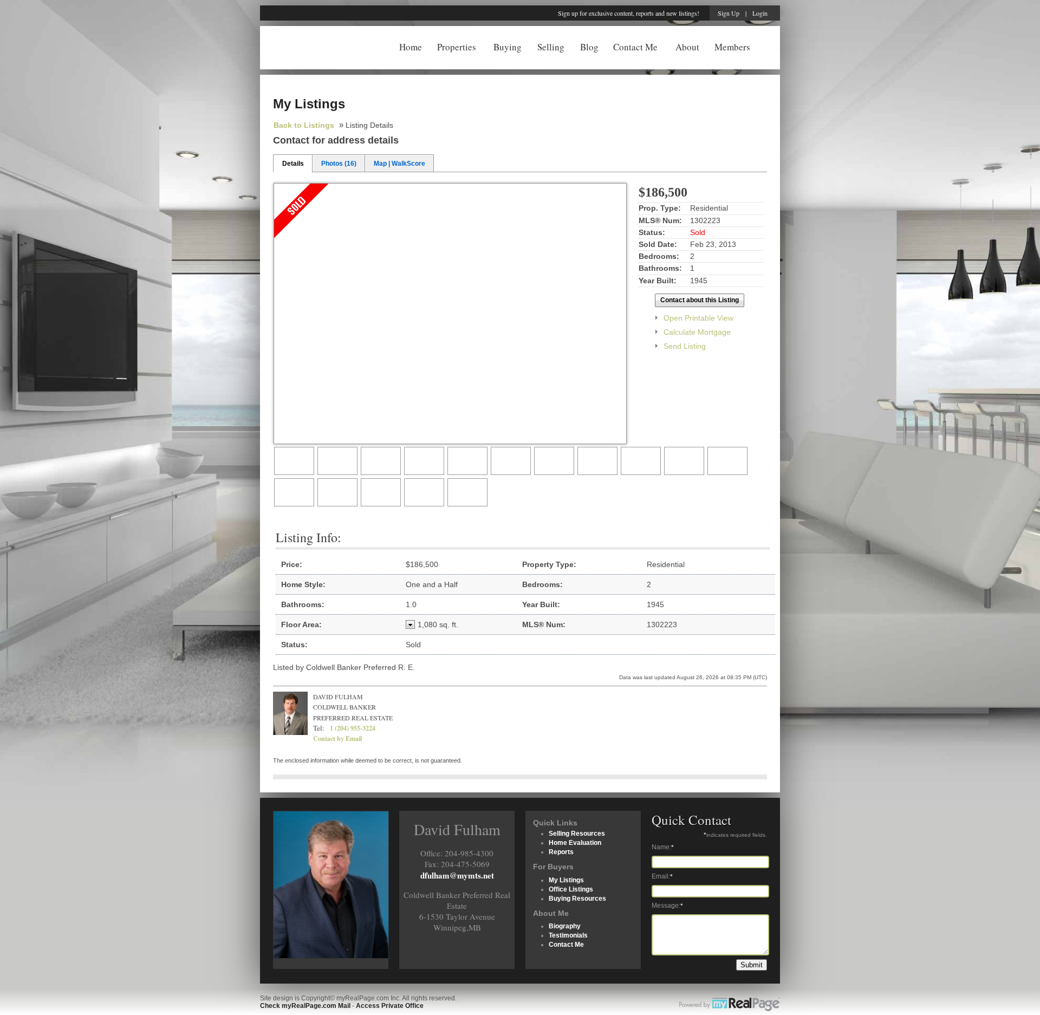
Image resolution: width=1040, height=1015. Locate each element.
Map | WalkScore (399, 163)
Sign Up (728, 13)
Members (732, 46)
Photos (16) (338, 163)
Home (410, 46)
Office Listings (571, 889)
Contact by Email (337, 738)
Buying (507, 46)
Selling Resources (577, 833)
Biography (565, 926)
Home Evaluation (575, 843)
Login (760, 13)
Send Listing (685, 346)
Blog (589, 46)
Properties (456, 46)
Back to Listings (304, 125)
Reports (561, 852)
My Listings (566, 880)
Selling (550, 46)
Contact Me (635, 46)
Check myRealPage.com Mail (305, 1006)
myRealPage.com (729, 1005)
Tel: (318, 728)
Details (293, 163)
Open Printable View (698, 318)
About (687, 46)
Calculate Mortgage (697, 332)
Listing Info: (308, 537)
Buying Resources (577, 898)
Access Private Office (390, 1006)
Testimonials (568, 935)
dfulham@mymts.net (457, 875)
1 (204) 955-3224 (352, 728)
